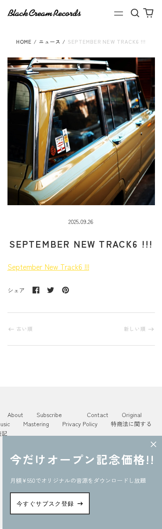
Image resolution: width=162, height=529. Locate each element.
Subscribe (49, 414)
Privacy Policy (80, 424)
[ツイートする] (50, 290)
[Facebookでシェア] (36, 290)
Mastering (36, 424)
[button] (135, 13)
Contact (97, 414)
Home (24, 41)
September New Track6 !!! (48, 266)
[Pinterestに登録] (65, 290)
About (15, 414)
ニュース (50, 41)
